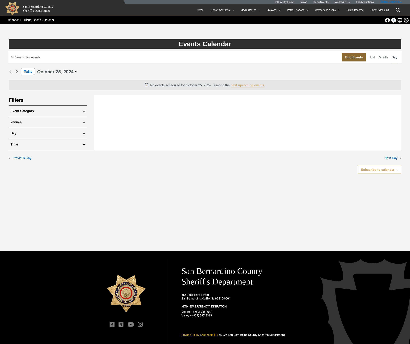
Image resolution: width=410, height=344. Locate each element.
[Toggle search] (398, 10)
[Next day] (17, 71)
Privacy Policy (190, 334)
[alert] (205, 85)
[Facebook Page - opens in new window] (388, 20)
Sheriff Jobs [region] (378, 10)
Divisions (271, 10)
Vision (303, 2)
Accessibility (209, 334)
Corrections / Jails (325, 10)
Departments (320, 2)
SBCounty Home (284, 2)
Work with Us (342, 2)
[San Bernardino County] (126, 293)
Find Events (354, 57)
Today (28, 71)
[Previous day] (10, 71)
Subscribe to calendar (377, 169)
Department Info (220, 10)
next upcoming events (247, 85)
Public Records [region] (355, 10)
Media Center (248, 10)
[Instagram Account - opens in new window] (406, 20)
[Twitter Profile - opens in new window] (394, 20)
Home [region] (200, 10)
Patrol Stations (295, 10)
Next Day (391, 157)
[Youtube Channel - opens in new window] (400, 20)
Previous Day (21, 157)
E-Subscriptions (365, 2)
